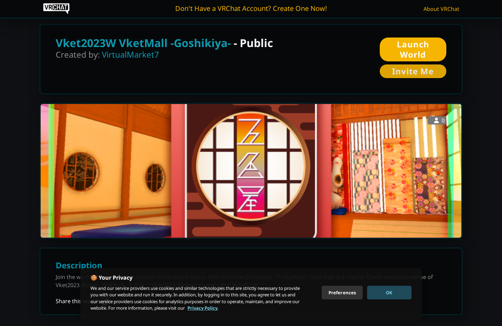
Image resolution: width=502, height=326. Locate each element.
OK (389, 292)
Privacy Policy (202, 308)
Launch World (413, 49)
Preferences (342, 292)
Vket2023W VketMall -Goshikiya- (143, 42)
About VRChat (441, 9)
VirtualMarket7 (130, 54)
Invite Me (413, 71)
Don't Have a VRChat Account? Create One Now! (251, 8)
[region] (251, 294)
